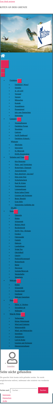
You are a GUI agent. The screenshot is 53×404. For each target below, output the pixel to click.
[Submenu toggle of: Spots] (16, 211)
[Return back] (3, 70)
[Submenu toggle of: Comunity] (19, 119)
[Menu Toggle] (5, 64)
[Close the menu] (3, 75)
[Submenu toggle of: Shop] (15, 301)
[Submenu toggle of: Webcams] (18, 281)
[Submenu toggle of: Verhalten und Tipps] (26, 158)
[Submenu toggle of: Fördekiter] (19, 81)
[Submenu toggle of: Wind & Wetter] (23, 314)
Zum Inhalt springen (7, 1)
